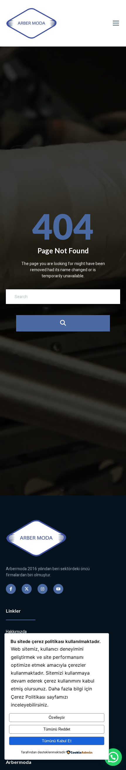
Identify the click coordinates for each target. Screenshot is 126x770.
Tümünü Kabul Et (56, 741)
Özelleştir (57, 717)
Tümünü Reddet (56, 729)
